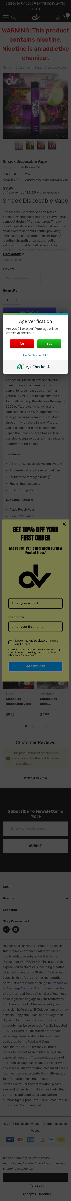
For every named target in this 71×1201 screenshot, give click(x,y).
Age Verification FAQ (35, 355)
